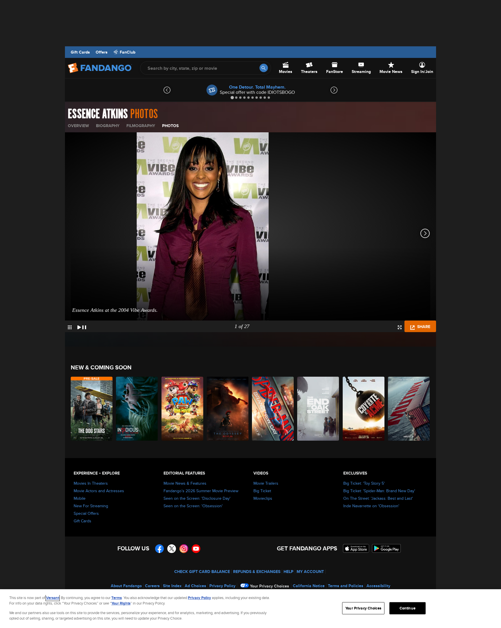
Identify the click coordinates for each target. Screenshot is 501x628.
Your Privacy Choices (269, 586)
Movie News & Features (185, 483)
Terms (116, 597)
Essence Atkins (98, 114)
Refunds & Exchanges (256, 571)
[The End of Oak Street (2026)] (318, 409)
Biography (107, 126)
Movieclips (262, 498)
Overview (78, 126)
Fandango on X (171, 548)
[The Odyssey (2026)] (228, 409)
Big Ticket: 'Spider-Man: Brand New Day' (379, 491)
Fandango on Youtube (196, 548)
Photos (170, 126)
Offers (102, 52)
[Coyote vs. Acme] (364, 409)
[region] (250, 608)
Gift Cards (80, 52)
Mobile (80, 498)
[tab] (232, 97)
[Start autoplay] (81, 326)
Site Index (172, 586)
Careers (152, 586)
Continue (407, 608)
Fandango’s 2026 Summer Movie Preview (201, 491)
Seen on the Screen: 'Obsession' (193, 506)
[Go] (263, 68)
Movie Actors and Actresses (99, 491)
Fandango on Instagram (183, 548)
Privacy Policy (222, 586)
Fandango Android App (386, 548)
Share (423, 326)
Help (288, 571)
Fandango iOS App (356, 548)
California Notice (309, 586)
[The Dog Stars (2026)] (92, 409)
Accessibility (378, 586)
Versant (52, 597)
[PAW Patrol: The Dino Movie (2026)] (182, 409)
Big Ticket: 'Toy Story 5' (364, 483)
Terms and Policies (345, 586)
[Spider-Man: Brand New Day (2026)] (273, 409)
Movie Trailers (265, 483)
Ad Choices (195, 586)
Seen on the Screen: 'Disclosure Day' (197, 498)
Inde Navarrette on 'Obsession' (371, 506)
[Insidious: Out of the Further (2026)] (137, 409)
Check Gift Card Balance (202, 571)
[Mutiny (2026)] (409, 409)
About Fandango (126, 586)
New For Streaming (91, 506)
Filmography (140, 126)
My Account (310, 571)
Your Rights (120, 603)
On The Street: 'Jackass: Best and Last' (378, 498)
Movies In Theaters (91, 483)
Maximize (400, 327)
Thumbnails (70, 327)
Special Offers (86, 513)
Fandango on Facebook (159, 548)
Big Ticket (262, 491)
